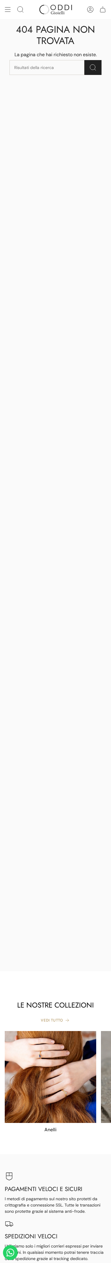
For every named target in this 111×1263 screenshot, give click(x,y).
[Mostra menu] (8, 9)
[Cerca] (93, 67)
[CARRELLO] (102, 9)
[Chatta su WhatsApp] (10, 1252)
